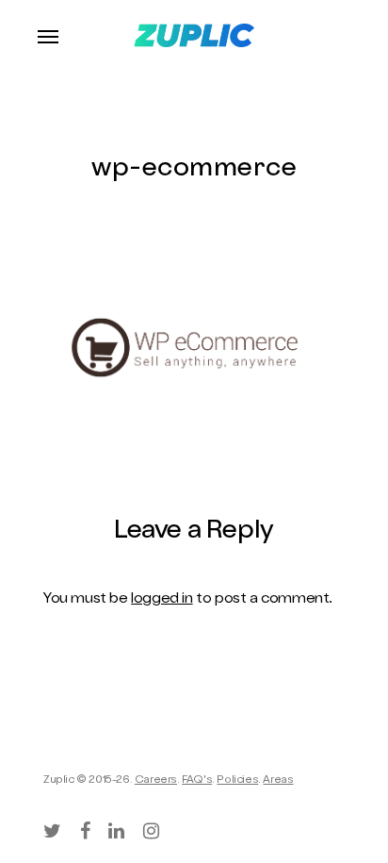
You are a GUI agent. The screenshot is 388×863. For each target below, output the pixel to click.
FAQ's (197, 781)
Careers (156, 781)
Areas (278, 781)
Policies (237, 781)
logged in (161, 599)
